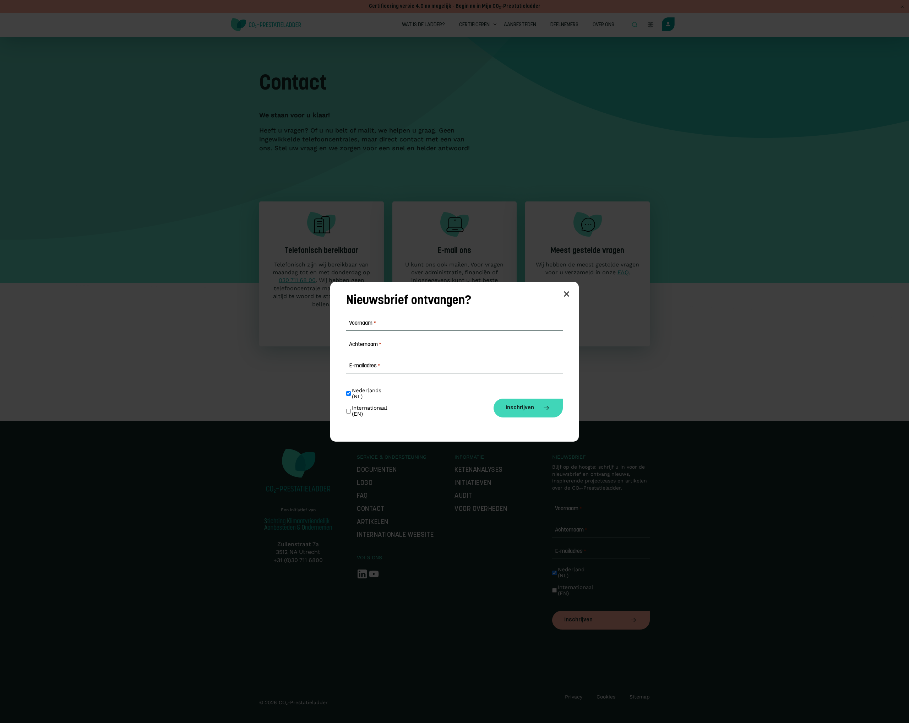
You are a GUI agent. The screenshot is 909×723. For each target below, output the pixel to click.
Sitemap (640, 697)
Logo (364, 483)
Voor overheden (480, 509)
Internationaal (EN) (574, 590)
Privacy (573, 697)
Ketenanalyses (478, 470)
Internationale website (395, 535)
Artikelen (372, 522)
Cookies (606, 697)
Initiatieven (472, 483)
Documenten (377, 470)
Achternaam (571, 530)
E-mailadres (570, 551)
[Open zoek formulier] (634, 25)
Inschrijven (578, 620)
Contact (371, 509)
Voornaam (568, 509)
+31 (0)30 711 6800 (298, 560)
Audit (463, 496)
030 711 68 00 (297, 280)
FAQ (622, 272)
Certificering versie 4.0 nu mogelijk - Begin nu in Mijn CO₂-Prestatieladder (454, 6)
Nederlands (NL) (367, 394)
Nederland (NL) (572, 573)
